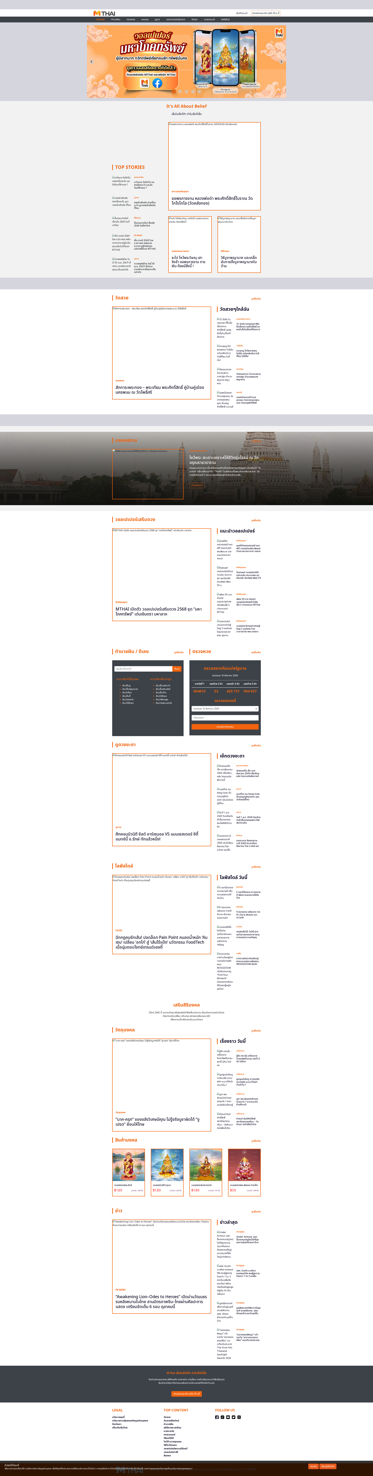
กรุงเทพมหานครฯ (180, 251)
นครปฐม (239, 369)
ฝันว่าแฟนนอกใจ (164, 703)
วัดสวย (194, 19)
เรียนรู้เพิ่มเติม (328, 1466)
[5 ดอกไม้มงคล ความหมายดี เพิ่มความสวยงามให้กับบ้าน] (225, 893)
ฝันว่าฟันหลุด (162, 699)
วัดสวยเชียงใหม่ (171, 1420)
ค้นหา (177, 669)
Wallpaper (121, 602)
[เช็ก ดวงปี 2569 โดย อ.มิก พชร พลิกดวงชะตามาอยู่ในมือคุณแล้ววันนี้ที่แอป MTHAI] (121, 242)
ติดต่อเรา (117, 1424)
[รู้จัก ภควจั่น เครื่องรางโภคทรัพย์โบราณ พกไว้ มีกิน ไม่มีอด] (225, 1058)
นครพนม (120, 380)
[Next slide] (281, 61)
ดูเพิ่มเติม (256, 299)
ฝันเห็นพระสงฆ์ (163, 689)
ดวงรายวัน (169, 1431)
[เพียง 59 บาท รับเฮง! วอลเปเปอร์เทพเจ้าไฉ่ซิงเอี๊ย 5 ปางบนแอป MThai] (225, 603)
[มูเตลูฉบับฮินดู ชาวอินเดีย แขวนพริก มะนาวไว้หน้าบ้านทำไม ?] (225, 1080)
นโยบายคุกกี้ (118, 1417)
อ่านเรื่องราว (197, 485)
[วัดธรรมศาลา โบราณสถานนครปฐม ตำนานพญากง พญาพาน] (225, 376)
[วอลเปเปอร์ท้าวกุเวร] (167, 1165)
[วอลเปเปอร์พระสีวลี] (129, 1165)
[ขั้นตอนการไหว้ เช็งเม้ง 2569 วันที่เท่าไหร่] (121, 222)
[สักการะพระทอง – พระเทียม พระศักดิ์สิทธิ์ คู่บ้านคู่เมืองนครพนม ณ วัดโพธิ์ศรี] (162, 341)
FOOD (119, 930)
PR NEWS (138, 235)
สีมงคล (239, 835)
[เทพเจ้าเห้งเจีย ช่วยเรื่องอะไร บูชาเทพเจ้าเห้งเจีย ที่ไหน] (121, 201)
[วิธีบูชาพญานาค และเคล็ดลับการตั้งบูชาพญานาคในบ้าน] (239, 232)
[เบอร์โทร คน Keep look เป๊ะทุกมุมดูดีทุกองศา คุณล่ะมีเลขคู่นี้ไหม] (225, 796)
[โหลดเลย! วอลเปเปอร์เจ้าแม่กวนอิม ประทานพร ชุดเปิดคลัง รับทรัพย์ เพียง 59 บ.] (225, 576)
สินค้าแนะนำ (242, 13)
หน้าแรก (100, 19)
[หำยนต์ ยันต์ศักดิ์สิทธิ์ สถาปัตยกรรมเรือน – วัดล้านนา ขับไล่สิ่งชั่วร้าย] (225, 1121)
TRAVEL (239, 345)
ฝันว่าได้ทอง (128, 703)
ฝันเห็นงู (126, 685)
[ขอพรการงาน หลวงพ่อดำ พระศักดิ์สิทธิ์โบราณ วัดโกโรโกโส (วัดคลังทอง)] (214, 155)
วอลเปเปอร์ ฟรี (171, 1452)
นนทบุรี (239, 392)
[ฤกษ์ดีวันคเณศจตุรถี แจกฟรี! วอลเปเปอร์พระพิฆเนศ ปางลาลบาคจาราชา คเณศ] (225, 550)
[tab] (173, 91)
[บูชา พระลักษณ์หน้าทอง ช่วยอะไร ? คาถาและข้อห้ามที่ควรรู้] (225, 1099)
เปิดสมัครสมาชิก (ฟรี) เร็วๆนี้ (186, 1394)
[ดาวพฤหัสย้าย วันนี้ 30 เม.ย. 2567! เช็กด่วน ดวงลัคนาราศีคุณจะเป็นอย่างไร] (121, 264)
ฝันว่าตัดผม (161, 696)
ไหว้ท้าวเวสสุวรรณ (173, 1441)
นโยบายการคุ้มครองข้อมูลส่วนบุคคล (130, 1420)
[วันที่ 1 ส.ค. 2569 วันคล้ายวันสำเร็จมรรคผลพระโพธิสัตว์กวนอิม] (225, 819)
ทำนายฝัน (115, 19)
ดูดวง (136, 197)
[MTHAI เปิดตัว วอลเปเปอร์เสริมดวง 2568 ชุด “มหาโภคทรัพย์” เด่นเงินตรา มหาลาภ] (186, 96)
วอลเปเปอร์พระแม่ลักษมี (175, 1448)
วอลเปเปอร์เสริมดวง (175, 19)
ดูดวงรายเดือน (242, 765)
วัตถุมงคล (120, 1112)
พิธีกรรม (137, 217)
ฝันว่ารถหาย (127, 699)
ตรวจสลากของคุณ (225, 727)
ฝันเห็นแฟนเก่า (163, 685)
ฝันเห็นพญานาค (130, 689)
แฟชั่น (238, 953)
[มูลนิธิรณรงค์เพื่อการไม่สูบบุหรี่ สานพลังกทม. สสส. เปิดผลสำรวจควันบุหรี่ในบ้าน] (225, 1312)
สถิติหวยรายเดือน (172, 1427)
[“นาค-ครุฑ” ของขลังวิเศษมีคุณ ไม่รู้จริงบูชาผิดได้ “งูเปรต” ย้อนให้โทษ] (162, 1073)
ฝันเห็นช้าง (161, 692)
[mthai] (104, 13)
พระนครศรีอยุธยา (180, 191)
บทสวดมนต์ (209, 19)
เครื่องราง (240, 1050)
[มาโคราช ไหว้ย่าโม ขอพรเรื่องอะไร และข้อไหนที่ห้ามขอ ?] (121, 181)
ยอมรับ (313, 1466)
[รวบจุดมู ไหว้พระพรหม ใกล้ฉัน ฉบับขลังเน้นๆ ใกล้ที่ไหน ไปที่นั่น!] (225, 353)
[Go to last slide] (91, 61)
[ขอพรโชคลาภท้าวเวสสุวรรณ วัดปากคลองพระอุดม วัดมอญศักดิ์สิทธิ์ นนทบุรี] (225, 399)
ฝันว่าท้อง (127, 692)
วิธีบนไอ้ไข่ (169, 1438)
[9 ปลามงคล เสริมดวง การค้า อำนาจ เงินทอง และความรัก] (225, 912)
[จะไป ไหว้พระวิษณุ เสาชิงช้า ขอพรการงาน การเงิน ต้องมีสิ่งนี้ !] (190, 232)
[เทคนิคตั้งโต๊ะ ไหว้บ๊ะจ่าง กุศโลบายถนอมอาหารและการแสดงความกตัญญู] (225, 936)
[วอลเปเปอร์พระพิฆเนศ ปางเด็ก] (244, 1165)
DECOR (239, 887)
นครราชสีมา (139, 177)
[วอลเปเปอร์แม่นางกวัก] (206, 1165)
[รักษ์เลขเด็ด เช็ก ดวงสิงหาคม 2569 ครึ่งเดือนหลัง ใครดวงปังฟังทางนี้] (225, 773)
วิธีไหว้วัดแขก (170, 1445)
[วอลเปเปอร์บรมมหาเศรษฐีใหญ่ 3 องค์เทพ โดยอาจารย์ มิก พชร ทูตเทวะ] (225, 628)
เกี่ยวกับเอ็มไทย (119, 1427)
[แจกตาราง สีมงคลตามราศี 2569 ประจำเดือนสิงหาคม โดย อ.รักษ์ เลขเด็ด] (225, 843)
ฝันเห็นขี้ (126, 696)
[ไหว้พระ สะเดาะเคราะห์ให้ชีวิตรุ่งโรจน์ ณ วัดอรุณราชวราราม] (148, 474)
